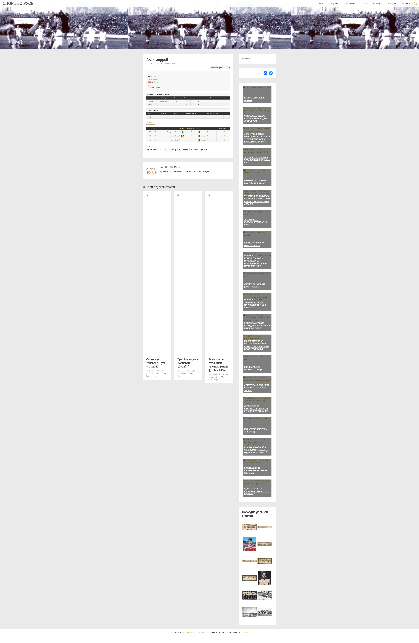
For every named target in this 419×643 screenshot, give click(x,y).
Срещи (150, 123)
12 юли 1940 (153, 140)
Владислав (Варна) (173, 132)
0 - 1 (190, 140)
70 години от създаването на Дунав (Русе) (256, 222)
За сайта (406, 3)
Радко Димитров (153, 374)
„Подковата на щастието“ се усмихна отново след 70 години (256, 408)
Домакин (181, 128)
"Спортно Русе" (169, 64)
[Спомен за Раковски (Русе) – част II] (157, 196)
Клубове (334, 3)
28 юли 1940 (153, 132)
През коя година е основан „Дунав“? (187, 363)
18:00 (223, 132)
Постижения (349, 3)
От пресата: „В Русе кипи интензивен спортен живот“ (256, 387)
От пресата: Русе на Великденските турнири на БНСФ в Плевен (257, 325)
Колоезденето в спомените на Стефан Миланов (255, 470)
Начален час (223, 128)
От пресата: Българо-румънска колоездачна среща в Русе (256, 118)
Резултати (190, 128)
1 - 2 (190, 132)
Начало (322, 3)
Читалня (376, 3)
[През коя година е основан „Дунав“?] (188, 196)
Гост (198, 128)
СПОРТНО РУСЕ (18, 3)
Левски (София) (174, 136)
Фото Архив (391, 3)
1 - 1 (190, 136)
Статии (364, 3)
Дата (153, 128)
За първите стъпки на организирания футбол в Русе (257, 160)
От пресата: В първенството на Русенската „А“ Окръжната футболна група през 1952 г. (255, 261)
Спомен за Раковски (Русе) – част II (156, 363)
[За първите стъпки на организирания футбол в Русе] (219, 196)
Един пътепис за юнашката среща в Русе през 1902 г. (256, 491)
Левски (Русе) (164, 101)
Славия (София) (174, 140)
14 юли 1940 (153, 136)
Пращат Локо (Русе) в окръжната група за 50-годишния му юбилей (256, 450)
